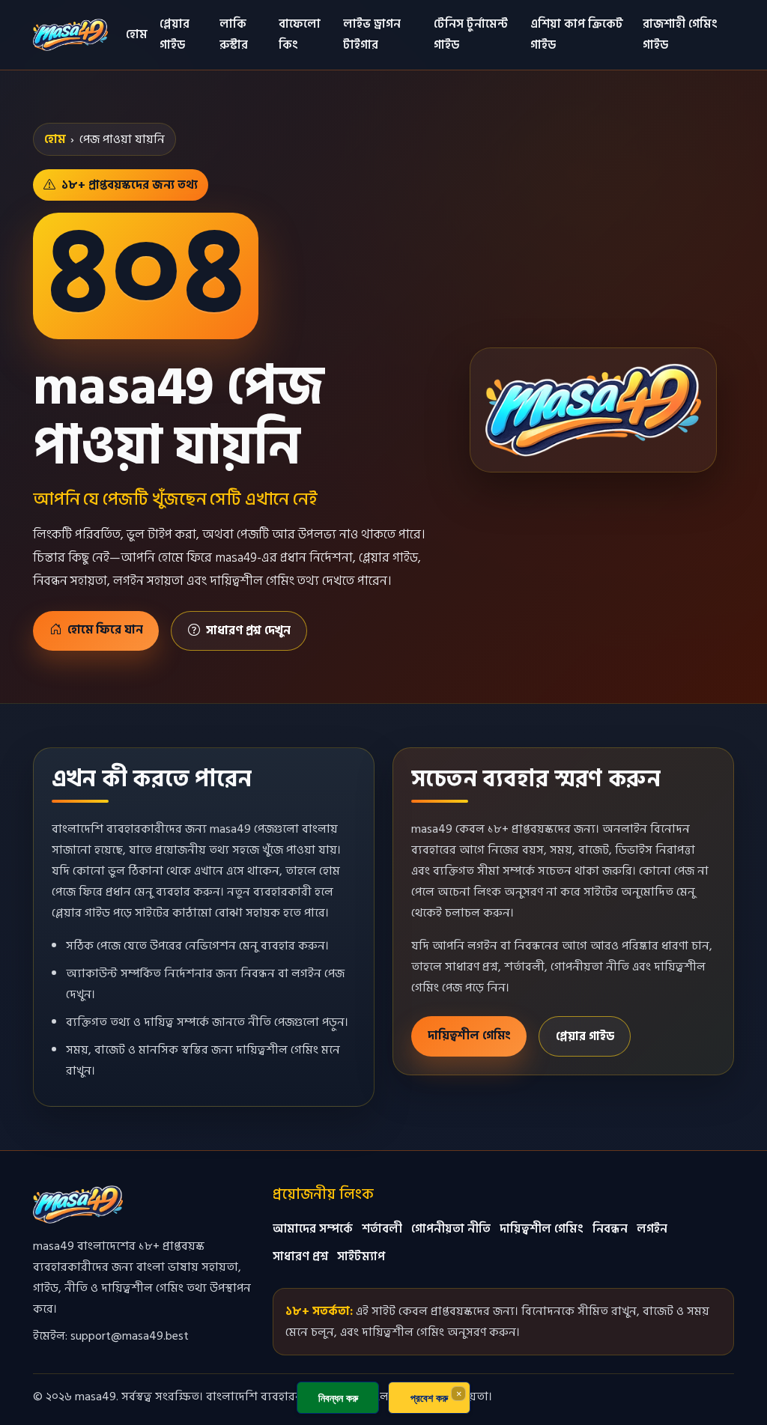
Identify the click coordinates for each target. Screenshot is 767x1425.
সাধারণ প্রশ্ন (300, 1256)
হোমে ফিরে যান (105, 629)
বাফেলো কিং (300, 34)
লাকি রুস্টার (233, 34)
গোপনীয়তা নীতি (451, 1229)
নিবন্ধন (610, 1229)
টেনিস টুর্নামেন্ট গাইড (471, 34)
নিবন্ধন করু (338, 1398)
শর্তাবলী (382, 1229)
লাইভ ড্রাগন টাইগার (372, 34)
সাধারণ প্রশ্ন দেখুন (248, 630)
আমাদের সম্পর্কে (313, 1229)
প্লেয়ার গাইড (175, 34)
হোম (137, 34)
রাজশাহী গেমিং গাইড (680, 34)
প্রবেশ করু (429, 1398)
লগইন (652, 1229)
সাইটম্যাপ (361, 1256)
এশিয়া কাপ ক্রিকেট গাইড (576, 34)
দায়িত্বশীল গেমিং (469, 1035)
